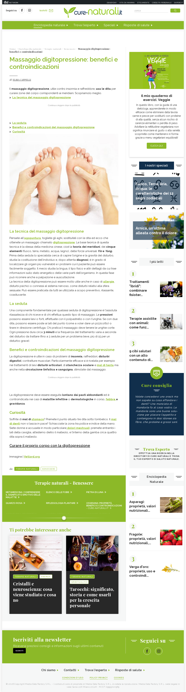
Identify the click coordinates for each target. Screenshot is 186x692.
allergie (108, 281)
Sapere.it (178, 3)
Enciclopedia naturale (49, 25)
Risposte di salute (137, 25)
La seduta (19, 123)
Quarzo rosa (14, 503)
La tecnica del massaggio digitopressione (41, 97)
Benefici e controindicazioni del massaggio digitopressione (53, 127)
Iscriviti (43, 10)
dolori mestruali (78, 428)
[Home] (93, 12)
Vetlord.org (32, 456)
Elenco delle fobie (57, 492)
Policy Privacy (99, 678)
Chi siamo (48, 670)
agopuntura (32, 238)
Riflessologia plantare (60, 503)
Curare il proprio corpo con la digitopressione (49, 445)
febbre (111, 399)
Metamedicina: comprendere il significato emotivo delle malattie (23, 495)
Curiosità (18, 131)
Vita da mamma (127, 3)
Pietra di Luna (94, 492)
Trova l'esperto (84, 25)
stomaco (38, 419)
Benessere (48, 469)
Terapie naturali (27, 469)
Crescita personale (161, 3)
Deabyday (112, 3)
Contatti (70, 670)
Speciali (109, 25)
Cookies (119, 678)
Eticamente (143, 3)
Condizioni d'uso (73, 678)
